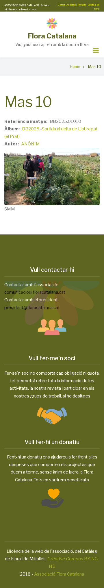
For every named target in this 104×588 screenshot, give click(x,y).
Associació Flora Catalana (59, 574)
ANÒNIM (30, 144)
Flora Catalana (52, 36)
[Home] (52, 23)
